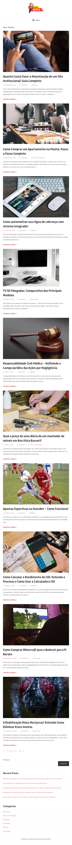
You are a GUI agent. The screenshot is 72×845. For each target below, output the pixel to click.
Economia (6, 819)
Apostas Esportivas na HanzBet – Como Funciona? (35, 509)
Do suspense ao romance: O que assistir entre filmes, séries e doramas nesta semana (32, 788)
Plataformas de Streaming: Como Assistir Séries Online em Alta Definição (28, 792)
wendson (24, 85)
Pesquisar (6, 760)
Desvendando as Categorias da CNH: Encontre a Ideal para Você (25, 783)
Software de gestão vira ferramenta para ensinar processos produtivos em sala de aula (32, 779)
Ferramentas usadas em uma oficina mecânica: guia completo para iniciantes (29, 797)
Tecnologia (34, 299)
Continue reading (9, 99)
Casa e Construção (38, 158)
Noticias (34, 85)
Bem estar (36, 731)
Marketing (6, 823)
